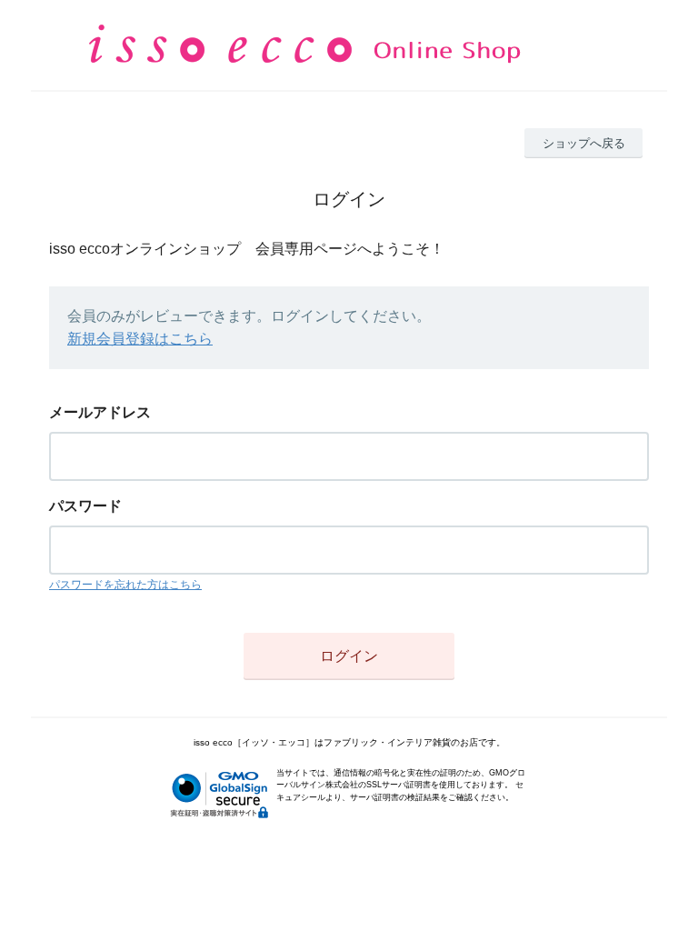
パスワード (85, 506)
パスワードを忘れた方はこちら (125, 584)
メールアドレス (100, 412)
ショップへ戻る (584, 143)
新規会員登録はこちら (140, 338)
